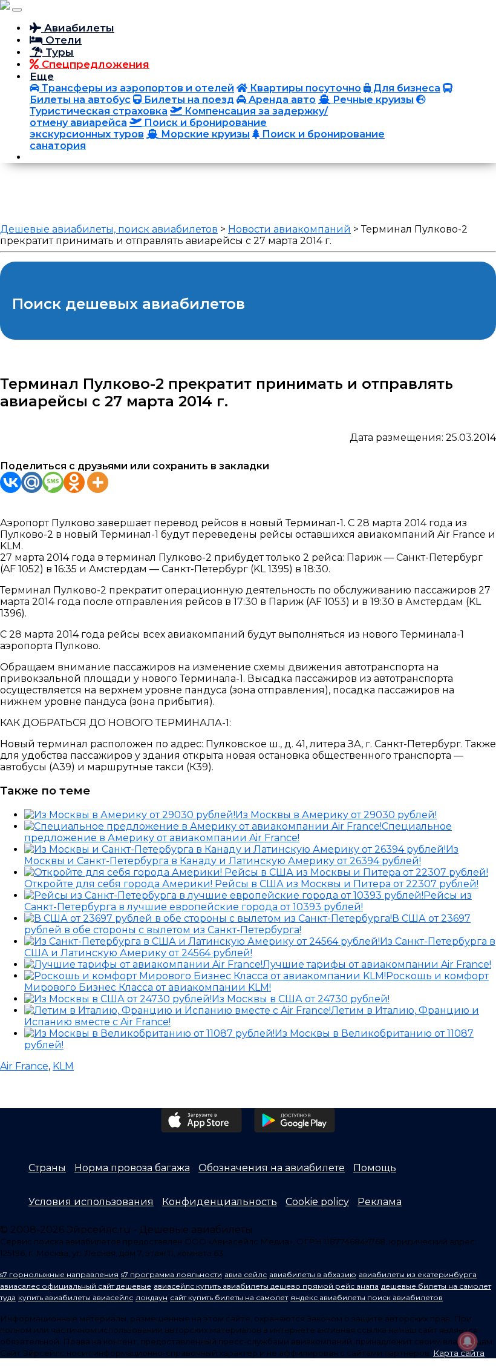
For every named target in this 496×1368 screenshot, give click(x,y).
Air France (24, 1066)
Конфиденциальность (219, 1202)
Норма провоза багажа (132, 1168)
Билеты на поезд (188, 99)
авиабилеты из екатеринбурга (418, 1274)
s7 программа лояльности (171, 1274)
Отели (62, 40)
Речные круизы (372, 99)
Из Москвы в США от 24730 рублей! (301, 999)
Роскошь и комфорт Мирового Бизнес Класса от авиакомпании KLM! (256, 981)
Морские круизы (204, 134)
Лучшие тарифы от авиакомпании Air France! (377, 964)
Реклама (379, 1202)
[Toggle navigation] (17, 10)
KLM (63, 1066)
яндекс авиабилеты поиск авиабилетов (366, 1297)
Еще (42, 76)
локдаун (151, 1297)
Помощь (374, 1168)
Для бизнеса (405, 88)
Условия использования (91, 1202)
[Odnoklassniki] (74, 482)
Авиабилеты (77, 28)
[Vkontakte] (10, 482)
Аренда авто (281, 99)
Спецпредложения (94, 64)
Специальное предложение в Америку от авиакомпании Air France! (238, 832)
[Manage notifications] (467, 1341)
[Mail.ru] (31, 482)
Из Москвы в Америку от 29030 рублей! (336, 815)
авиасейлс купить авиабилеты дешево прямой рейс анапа (266, 1285)
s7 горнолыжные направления (59, 1274)
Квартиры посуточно (304, 88)
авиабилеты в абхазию (312, 1274)
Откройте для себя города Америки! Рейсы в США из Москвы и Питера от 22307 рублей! (251, 884)
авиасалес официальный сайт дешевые (75, 1285)
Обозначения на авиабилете (271, 1168)
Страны (47, 1168)
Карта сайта (459, 1353)
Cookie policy (317, 1202)
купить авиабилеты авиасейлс (75, 1297)
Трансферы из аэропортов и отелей (136, 88)
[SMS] (53, 482)
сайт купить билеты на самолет (229, 1297)
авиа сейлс (245, 1274)
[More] (98, 482)
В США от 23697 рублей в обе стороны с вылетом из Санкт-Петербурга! (247, 924)
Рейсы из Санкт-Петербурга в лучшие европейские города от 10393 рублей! (248, 901)
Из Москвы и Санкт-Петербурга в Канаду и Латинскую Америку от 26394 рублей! (241, 855)
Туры (58, 52)
